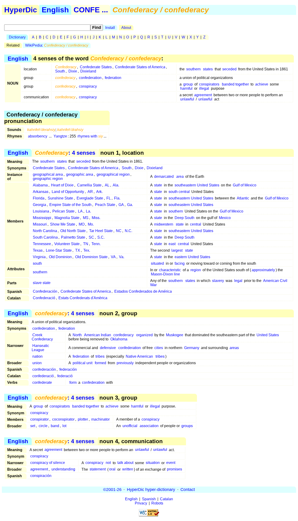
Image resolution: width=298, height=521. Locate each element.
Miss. (96, 218)
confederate (42, 382)
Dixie (72, 71)
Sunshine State (60, 198)
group (188, 84)
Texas (38, 250)
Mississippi (42, 218)
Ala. (116, 185)
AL (107, 185)
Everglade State (90, 198)
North (77, 335)
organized (144, 335)
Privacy (141, 503)
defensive (108, 348)
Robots (157, 503)
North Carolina (45, 231)
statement (98, 469)
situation (153, 463)
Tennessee (42, 244)
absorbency (37, 136)
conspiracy (88, 86)
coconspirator (63, 419)
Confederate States (96, 67)
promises (174, 469)
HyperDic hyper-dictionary (151, 489)
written (127, 469)
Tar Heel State (101, 231)
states (208, 69)
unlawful (187, 99)
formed (100, 363)
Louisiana (41, 211)
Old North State (73, 231)
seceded (229, 69)
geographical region (113, 174)
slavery (218, 281)
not (108, 463)
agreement (203, 95)
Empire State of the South (70, 205)
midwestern (163, 224)
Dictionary (17, 37)
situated (157, 263)
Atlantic (243, 198)
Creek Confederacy (42, 337)
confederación (44, 369)
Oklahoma (118, 339)
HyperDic (20, 10)
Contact (187, 489)
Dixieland (88, 71)
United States (268, 335)
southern (193, 69)
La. (88, 211)
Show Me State (62, 224)
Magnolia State (66, 218)
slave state (42, 283)
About (126, 28)
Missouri (40, 224)
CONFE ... (91, 10)
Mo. (91, 224)
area (180, 176)
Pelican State (63, 211)
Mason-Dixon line (165, 274)
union (37, 363)
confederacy (123, 335)
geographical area (48, 174)
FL (108, 198)
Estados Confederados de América (143, 291)
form (73, 382)
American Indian (97, 335)
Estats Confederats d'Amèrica (82, 298)
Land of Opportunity (68, 192)
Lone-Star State (59, 250)
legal (238, 281)
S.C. (101, 237)
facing (180, 263)
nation (37, 356)
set (32, 426)
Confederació (44, 298)
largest (177, 250)
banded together (235, 84)
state (158, 185)
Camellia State (89, 185)
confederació (43, 376)
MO (82, 224)
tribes (100, 356)
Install (110, 28)
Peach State (105, 205)
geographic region (48, 179)
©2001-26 (112, 489)
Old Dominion (60, 257)
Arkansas (40, 192)
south (37, 263)
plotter (83, 419)
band (55, 426)
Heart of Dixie (62, 185)
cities (158, 348)
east (172, 244)
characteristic (170, 270)
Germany (191, 348)
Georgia (39, 205)
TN (85, 244)
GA (121, 205)
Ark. (99, 192)
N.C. (128, 231)
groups (187, 426)
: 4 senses (65, 153)
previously (125, 363)
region (195, 270)
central (195, 224)
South (60, 71)
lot (64, 426)
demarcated (164, 176)
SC (91, 237)
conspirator (39, 419)
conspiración (40, 476)
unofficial (129, 426)
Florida (38, 198)
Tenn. (96, 244)
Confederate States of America (140, 67)
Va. (121, 257)
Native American (139, 356)
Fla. (117, 198)
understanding (63, 469)
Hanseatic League (40, 348)
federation (113, 78)
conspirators (209, 84)
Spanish (149, 499)
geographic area (79, 174)
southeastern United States (197, 185)
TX (77, 250)
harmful (186, 88)
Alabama (40, 185)
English (55, 10)
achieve (261, 84)
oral (112, 469)
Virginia (39, 257)
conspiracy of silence (47, 463)
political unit (82, 363)
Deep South (184, 218)
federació (65, 376)
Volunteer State (67, 244)
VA (113, 257)
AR (90, 192)
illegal (204, 88)
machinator (100, 419)
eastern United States (192, 257)
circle (43, 426)
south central (179, 192)
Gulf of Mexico (244, 185)
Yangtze (60, 136)
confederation (90, 78)
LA (80, 211)
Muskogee (174, 335)
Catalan (166, 499)
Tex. (86, 250)
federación (68, 369)
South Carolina (45, 237)
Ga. (130, 205)
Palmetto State (73, 237)
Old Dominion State (91, 257)
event (170, 463)
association (149, 426)
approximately (263, 270)
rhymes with (90, 136)
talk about (125, 463)
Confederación (45, 291)
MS (85, 218)
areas (234, 348)
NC (119, 231)
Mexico (225, 218)
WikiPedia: (56, 45)
